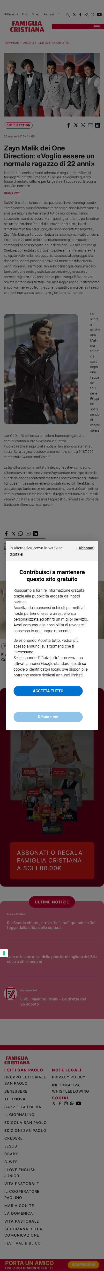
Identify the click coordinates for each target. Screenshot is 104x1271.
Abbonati (86, 548)
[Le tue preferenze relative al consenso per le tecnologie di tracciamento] (4, 953)
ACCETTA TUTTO (48, 691)
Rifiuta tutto (48, 717)
